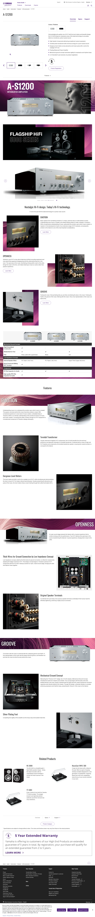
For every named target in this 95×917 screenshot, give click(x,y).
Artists (27, 885)
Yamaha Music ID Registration (55, 888)
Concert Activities (30, 877)
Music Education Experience (32, 875)
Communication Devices (8, 895)
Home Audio (20, 2)
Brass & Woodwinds (7, 881)
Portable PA (5, 889)
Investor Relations (75, 884)
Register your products (53, 893)
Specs (80, 19)
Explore (36, 5)
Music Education (29, 869)
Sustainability (74, 886)
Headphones (5, 888)
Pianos (4, 872)
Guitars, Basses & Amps (8, 877)
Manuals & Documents (54, 879)
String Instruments (7, 882)
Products (19, 5)
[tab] (40, 200)
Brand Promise (75, 875)
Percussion (5, 884)
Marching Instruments (7, 886)
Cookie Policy (17, 915)
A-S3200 (32, 341)
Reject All (72, 910)
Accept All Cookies (83, 910)
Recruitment (74, 877)
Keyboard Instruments (7, 874)
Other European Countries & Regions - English (75, 2)
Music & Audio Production (8, 875)
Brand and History (75, 882)
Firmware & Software (53, 881)
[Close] (92, 909)
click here (9, 912)
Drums (4, 879)
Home (4, 9)
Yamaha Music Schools (31, 872)
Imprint (4, 915)
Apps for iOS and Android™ (9, 896)
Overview (73, 19)
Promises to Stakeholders (77, 881)
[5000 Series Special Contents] (47, 142)
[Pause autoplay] (57, 200)
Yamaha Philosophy (76, 879)
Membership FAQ (52, 895)
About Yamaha (75, 869)
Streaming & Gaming (7, 893)
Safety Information (53, 884)
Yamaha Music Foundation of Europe (34, 874)
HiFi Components (25, 9)
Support (58, 2)
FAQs (50, 875)
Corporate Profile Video (77, 874)
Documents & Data (53, 882)
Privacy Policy (10, 915)
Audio (8, 9)
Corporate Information (76, 872)
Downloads (28, 5)
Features (46, 75)
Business (88, 2)
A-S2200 (56, 341)
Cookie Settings (61, 910)
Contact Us (51, 872)
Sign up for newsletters (54, 891)
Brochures (51, 877)
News (27, 881)
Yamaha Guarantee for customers (56, 874)
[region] (47, 910)
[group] (11, 65)
